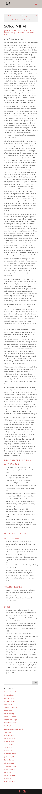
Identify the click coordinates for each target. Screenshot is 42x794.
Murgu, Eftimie (9, 741)
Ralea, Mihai (8, 710)
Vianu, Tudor (8, 772)
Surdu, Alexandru (9, 781)
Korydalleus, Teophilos (11, 720)
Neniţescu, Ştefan (10, 738)
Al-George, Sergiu (10, 766)
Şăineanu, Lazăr (9, 763)
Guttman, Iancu (9, 698)
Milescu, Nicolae (9, 701)
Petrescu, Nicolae (10, 717)
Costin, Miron (8, 744)
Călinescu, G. (8, 748)
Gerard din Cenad (10, 723)
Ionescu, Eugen (9, 695)
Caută (35, 683)
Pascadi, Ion (8, 751)
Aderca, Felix (8, 778)
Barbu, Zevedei (9, 760)
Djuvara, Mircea (9, 775)
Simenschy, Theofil (10, 707)
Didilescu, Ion (8, 704)
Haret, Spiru (8, 726)
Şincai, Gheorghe (9, 713)
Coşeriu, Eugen (9, 735)
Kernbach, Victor (9, 769)
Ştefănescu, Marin (10, 757)
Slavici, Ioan (8, 732)
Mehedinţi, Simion (10, 754)
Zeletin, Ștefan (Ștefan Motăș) (14, 729)
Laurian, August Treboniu (12, 692)
